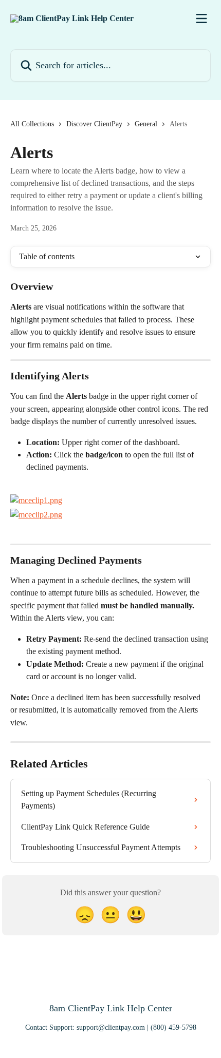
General (146, 124)
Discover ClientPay (94, 124)
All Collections (32, 124)
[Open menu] (201, 18)
